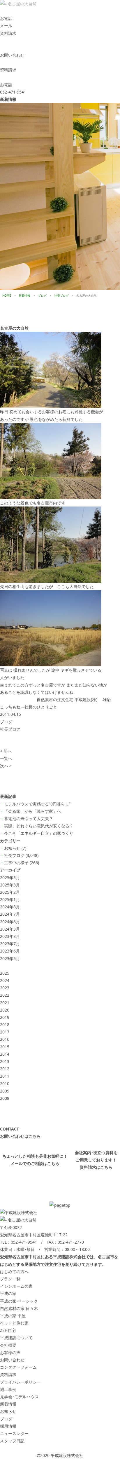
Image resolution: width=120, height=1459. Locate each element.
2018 (4, 1024)
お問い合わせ (12, 1360)
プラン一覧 (10, 1279)
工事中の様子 (16, 862)
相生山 (18, 586)
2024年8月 (10, 907)
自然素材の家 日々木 (19, 1308)
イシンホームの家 (16, 1286)
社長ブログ (10, 729)
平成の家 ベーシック (19, 1301)
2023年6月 (10, 951)
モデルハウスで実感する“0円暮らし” (37, 804)
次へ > (6, 765)
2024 (4, 980)
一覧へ (6, 758)
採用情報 (8, 1426)
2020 (4, 1010)
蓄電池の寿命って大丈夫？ (28, 818)
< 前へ (6, 751)
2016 (4, 1039)
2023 (4, 987)
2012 (4, 1068)
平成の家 (8, 1293)
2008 (4, 1098)
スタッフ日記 (12, 1441)
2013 (4, 1061)
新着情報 (8, 1404)
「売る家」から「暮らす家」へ (32, 811)
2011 (4, 1076)
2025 (4, 973)
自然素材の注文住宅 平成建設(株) (67, 699)
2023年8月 (10, 936)
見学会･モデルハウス (19, 1396)
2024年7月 (10, 914)
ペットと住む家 (14, 1323)
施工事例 (8, 1389)
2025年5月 (10, 877)
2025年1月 (10, 899)
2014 (4, 1054)
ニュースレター (14, 1433)
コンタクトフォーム (18, 1367)
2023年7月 (10, 943)
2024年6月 (10, 921)
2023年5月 (10, 958)
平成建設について (16, 1337)
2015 (4, 1047)
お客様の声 (10, 1352)
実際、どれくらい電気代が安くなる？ (38, 826)
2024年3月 (10, 929)
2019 (4, 1017)
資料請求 (8, 1374)
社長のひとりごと (40, 707)
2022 (4, 995)
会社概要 (8, 1345)
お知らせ (12, 848)
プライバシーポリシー (20, 1382)
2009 (4, 1091)
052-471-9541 (24, 1242)
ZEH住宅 (8, 1330)
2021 (4, 1002)
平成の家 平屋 (13, 1315)
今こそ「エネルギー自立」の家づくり (38, 833)
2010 (4, 1083)
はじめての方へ (14, 1271)
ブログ (6, 722)
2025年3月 (10, 885)
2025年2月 (10, 892)
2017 (4, 1032)
